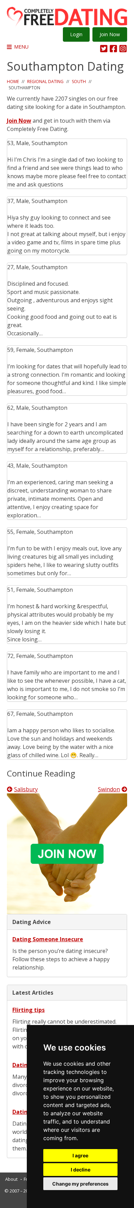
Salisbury (26, 789)
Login (76, 34)
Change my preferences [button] (80, 1184)
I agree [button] (80, 1155)
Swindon (109, 789)
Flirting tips (28, 1010)
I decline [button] (80, 1170)
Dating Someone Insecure (47, 939)
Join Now (110, 34)
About (11, 1179)
